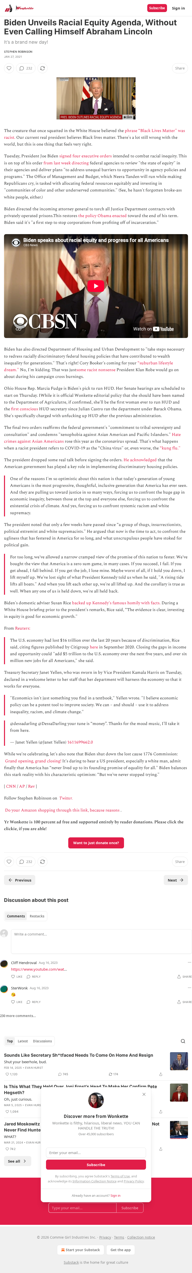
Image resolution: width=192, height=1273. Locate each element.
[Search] (183, 1041)
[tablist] (25, 916)
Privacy (105, 1237)
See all (14, 1161)
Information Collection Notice (94, 1181)
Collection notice (141, 1237)
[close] (144, 1094)
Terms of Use (120, 1176)
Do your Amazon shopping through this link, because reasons (62, 810)
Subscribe (157, 8)
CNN (11, 786)
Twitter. (66, 798)
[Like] (9, 68)
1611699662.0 (80, 742)
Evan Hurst (34, 1067)
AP (22, 786)
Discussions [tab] (42, 1041)
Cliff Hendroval (24, 962)
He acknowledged (140, 460)
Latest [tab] (23, 1041)
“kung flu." (170, 448)
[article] (96, 1064)
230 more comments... (18, 1016)
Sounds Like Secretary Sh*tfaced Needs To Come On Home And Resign (78, 1055)
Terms (119, 1237)
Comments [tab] (16, 916)
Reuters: (23, 628)
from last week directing (66, 163)
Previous (23, 880)
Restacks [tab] (37, 916)
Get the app (120, 1249)
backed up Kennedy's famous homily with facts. (116, 603)
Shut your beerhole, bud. (25, 1061)
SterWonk (19, 987)
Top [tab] (10, 1041)
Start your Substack (83, 1249)
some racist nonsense (96, 370)
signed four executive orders (85, 156)
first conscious (24, 409)
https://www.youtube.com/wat (37, 969)
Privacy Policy (134, 1181)
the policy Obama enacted (102, 216)
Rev (31, 786)
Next (172, 880)
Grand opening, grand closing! (33, 761)
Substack (71, 1262)
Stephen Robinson (18, 51)
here (94, 647)
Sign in (178, 8)
